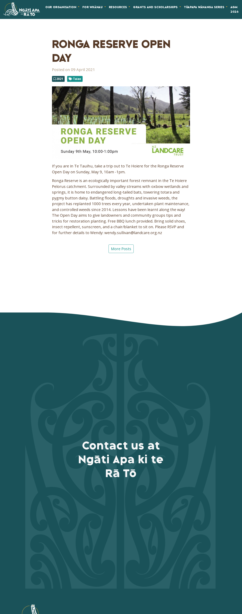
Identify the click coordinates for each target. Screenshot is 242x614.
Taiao (76, 79)
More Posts (121, 248)
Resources (118, 7)
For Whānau (92, 7)
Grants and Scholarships (156, 7)
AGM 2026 (234, 9)
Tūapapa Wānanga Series (204, 7)
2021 (59, 79)
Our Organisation (61, 7)
